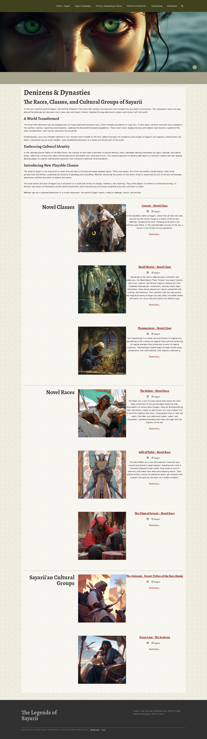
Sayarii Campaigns (83, 6)
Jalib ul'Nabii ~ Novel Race (102, 463)
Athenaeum (172, 6)
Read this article (102, 220)
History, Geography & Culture (109, 6)
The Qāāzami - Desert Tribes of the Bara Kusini (102, 587)
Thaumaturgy (156, 6)
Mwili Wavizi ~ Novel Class (102, 278)
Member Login (95, 730)
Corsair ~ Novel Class (102, 216)
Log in (103, 730)
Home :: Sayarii (63, 6)
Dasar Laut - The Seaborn (102, 648)
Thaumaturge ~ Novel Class (102, 339)
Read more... (154, 234)
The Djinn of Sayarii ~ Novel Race (102, 524)
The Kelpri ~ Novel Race (102, 402)
